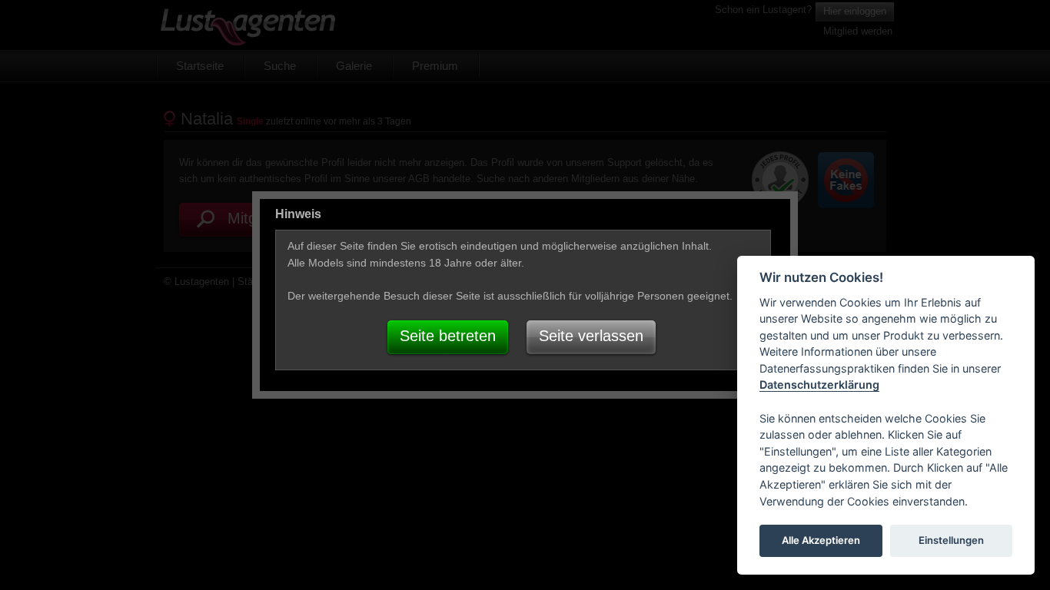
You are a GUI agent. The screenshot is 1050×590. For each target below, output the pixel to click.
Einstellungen (951, 541)
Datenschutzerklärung (819, 385)
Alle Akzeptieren (821, 541)
